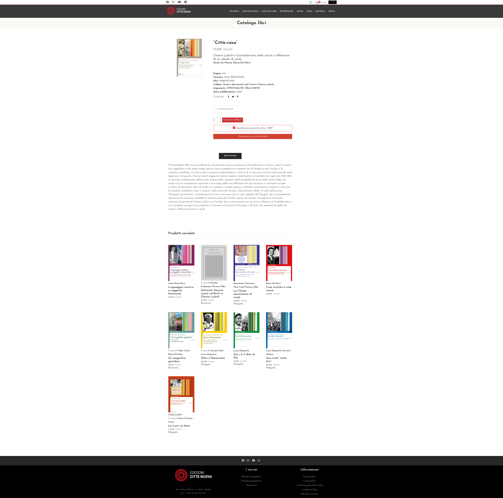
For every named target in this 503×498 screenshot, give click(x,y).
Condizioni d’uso (309, 489)
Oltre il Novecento (213, 358)
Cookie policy (309, 480)
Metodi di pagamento (251, 476)
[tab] (230, 156)
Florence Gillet (219, 287)
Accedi (332, 2)
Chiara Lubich (175, 415)
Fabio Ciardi (184, 351)
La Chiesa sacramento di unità (243, 294)
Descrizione (230, 155)
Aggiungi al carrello (232, 120)
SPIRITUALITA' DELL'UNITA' (243, 88)
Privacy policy (309, 476)
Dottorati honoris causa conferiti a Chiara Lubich (212, 293)
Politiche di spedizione (251, 480)
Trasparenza (251, 485)
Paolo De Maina (222, 63)
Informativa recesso (309, 493)
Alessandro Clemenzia (244, 283)
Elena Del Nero (242, 63)
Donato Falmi (217, 351)
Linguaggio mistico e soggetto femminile (180, 290)
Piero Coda (239, 287)
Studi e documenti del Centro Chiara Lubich (248, 84)
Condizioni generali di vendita (309, 485)
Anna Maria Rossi (176, 283)
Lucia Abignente (209, 354)
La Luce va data (179, 425)
